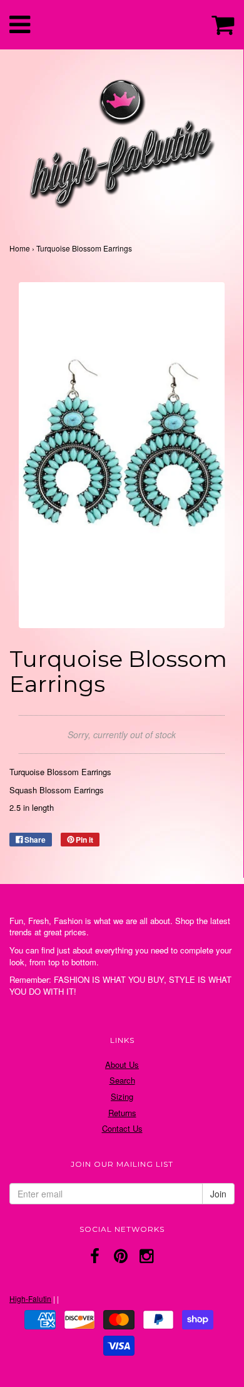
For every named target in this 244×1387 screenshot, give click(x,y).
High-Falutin (30, 1298)
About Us (122, 1064)
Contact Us (122, 1128)
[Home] (121, 140)
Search (122, 1080)
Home (19, 248)
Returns (122, 1113)
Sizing (122, 1096)
